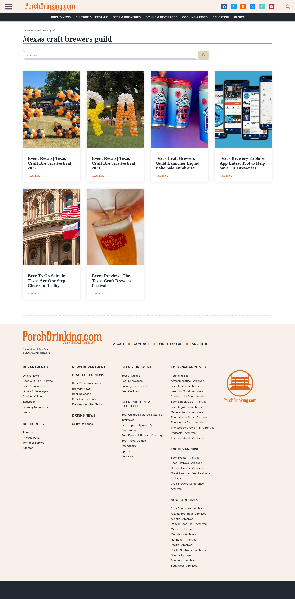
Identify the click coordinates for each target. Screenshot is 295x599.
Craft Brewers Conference (187, 483)
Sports (125, 451)
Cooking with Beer (182, 396)
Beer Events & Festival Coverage (142, 435)
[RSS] (243, 7)
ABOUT (119, 344)
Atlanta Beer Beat (182, 513)
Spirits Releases (82, 423)
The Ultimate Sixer (182, 417)
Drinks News (61, 17)
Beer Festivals (180, 462)
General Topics (180, 412)
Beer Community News (86, 383)
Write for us (170, 344)
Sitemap (28, 448)
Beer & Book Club (182, 401)
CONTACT (142, 344)
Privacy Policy (31, 437)
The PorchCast (180, 438)
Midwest (176, 529)
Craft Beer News (181, 508)
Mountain (177, 534)
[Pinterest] (271, 7)
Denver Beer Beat (182, 523)
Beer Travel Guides (133, 440)
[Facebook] (224, 7)
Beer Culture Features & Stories (141, 414)
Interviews (127, 419)
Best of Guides (130, 375)
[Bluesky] (252, 7)
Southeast (177, 560)
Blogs (239, 17)
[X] (234, 7)
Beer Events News (84, 399)
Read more (34, 175)
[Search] (203, 55)
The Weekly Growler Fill (186, 427)
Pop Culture (128, 445)
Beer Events (178, 457)
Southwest (177, 565)
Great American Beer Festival (189, 473)
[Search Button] (285, 7)
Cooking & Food (195, 17)
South (174, 555)
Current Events (180, 468)
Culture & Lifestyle (92, 17)
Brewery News (81, 388)
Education (221, 17)
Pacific (175, 544)
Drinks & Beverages (161, 17)
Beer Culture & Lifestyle (38, 380)
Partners (28, 432)
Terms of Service (33, 442)
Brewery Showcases (134, 386)
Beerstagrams (180, 407)
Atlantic (175, 518)
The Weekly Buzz (182, 422)
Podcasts (127, 456)
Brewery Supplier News (87, 404)
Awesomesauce (181, 380)
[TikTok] (262, 7)
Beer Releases (81, 393)
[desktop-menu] (9, 6)
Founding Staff (180, 375)
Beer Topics (178, 386)
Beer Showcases (132, 380)
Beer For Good (180, 391)
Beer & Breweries (127, 17)
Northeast (177, 539)
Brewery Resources (35, 407)
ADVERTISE (201, 344)
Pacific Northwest (182, 550)
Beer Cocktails (130, 391)
